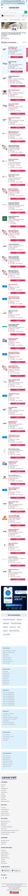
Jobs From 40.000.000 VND (9, 705)
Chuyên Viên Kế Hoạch (13, 244)
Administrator (4, 863)
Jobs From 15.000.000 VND (8, 699)
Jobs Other (5, 740)
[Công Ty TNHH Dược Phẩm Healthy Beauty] (4, 451)
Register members (5, 801)
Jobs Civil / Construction (8, 661)
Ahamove (10, 313)
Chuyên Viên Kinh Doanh (9, 619)
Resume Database (5, 809)
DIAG (9, 285)
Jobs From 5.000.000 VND (8, 694)
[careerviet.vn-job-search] (5, 870)
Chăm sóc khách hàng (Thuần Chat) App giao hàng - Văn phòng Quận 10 (13, 257)
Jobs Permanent (6, 734)
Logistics (5, 630)
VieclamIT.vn (4, 842)
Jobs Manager (6, 720)
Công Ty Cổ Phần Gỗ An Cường (14, 134)
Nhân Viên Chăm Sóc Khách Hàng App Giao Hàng (13, 231)
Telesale (3, 859)
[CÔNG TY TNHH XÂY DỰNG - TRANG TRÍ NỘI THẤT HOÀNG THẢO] (4, 559)
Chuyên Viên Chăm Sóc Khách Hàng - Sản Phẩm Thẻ (14, 203)
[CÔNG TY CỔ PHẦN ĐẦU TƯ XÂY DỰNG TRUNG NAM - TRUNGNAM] (4, 49)
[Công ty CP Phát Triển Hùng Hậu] (4, 477)
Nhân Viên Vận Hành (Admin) (13, 311)
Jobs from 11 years (7, 766)
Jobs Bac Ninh (6, 684)
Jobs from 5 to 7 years (7, 762)
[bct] (14, 892)
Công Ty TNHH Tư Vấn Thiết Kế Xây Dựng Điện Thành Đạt (15, 64)
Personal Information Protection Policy (9, 830)
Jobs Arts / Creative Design (9, 652)
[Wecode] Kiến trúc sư (13, 475)
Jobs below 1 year (6, 759)
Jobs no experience (7, 757)
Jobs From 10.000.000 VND (8, 698)
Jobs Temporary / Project (8, 736)
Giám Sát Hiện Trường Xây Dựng (13, 502)
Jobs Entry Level (6, 715)
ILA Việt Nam (11, 341)
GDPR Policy (3, 824)
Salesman (5, 627)
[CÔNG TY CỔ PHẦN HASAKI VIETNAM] (4, 218)
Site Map (3, 797)
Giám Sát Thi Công (12, 557)
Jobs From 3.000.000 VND (8, 692)
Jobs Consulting (6, 662)
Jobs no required (6, 755)
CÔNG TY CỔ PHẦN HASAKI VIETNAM (16, 219)
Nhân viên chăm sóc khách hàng (13, 544)
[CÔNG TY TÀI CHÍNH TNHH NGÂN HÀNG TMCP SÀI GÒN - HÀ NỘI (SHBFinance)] (4, 204)
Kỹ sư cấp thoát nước (16, 623)
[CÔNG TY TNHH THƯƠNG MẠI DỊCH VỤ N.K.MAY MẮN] (4, 326)
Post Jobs (3, 807)
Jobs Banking (6, 655)
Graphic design (4, 855)
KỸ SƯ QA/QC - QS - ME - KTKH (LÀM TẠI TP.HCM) (13, 48)
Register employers (5, 815)
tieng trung (12, 627)
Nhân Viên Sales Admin (14, 449)
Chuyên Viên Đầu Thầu (12, 62)
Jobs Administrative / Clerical (9, 650)
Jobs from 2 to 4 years (7, 761)
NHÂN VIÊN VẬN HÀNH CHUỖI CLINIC (13, 217)
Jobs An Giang (6, 675)
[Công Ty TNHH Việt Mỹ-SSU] (4, 147)
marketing (19, 619)
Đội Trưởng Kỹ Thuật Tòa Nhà (14, 90)
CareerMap (3, 790)
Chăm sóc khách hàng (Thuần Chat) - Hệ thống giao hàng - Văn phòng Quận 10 (14, 146)
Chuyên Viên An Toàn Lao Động (14, 118)
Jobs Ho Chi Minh (6, 673)
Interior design (4, 852)
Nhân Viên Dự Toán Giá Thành (13, 175)
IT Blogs (3, 794)
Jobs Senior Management (8, 722)
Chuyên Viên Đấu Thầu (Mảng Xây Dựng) (13, 530)
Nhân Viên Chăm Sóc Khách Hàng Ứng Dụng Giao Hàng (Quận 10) (13, 189)
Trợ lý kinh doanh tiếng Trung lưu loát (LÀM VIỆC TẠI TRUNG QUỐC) (14, 516)
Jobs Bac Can (6, 678)
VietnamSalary (4, 788)
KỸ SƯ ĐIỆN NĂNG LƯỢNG (12, 408)
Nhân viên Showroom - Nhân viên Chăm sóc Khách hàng (13, 132)
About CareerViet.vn (5, 821)
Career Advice (4, 792)
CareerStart (3, 799)
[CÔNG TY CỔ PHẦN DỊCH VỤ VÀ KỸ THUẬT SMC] (4, 246)
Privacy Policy (4, 823)
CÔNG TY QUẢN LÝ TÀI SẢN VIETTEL (15, 382)
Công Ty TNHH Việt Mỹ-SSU (14, 148)
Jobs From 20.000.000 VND (9, 701)
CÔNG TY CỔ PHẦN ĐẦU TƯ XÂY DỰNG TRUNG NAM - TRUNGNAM (15, 50)
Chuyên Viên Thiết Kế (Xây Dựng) (13, 104)
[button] (26, 1)
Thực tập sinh (6, 634)
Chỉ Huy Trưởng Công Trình (13, 160)
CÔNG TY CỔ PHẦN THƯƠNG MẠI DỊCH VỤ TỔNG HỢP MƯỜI (16, 93)
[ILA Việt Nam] (4, 340)
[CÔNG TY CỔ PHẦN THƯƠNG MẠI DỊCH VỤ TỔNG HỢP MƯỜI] (4, 92)
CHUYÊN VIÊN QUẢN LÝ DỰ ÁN (13, 77)
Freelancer (3, 850)
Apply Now (17, 71)
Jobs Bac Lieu (6, 682)
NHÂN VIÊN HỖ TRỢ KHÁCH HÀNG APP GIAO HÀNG (14, 366)
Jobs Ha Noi (5, 671)
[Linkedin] (3, 878)
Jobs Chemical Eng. (7, 659)
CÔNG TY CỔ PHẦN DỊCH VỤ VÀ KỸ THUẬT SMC (15, 245)
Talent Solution (4, 811)
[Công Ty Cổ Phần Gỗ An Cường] (4, 133)
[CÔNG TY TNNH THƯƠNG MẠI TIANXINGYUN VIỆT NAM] (4, 517)
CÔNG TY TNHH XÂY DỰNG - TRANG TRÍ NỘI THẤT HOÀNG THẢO (16, 558)
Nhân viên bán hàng (14, 630)
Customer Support (5, 834)
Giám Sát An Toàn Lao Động (13, 570)
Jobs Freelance (6, 738)
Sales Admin (6, 623)
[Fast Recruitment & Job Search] (14, 7)
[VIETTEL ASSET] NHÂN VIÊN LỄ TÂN (14, 380)
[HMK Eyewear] (4, 545)
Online (19, 627)
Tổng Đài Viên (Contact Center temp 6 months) (14, 297)
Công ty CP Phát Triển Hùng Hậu (15, 476)
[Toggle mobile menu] (2, 8)
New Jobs (3, 784)
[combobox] (12, 12)
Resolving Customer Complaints (8, 832)
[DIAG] (4, 286)
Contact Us (3, 844)
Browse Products (5, 813)
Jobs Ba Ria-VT (6, 676)
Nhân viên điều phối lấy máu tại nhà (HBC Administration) (13, 488)
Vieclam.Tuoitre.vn (5, 840)
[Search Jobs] (25, 12)
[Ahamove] (4, 312)
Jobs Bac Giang (6, 680)
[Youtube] (6, 878)
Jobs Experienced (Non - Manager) (10, 717)
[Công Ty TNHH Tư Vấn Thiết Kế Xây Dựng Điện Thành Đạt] (4, 63)
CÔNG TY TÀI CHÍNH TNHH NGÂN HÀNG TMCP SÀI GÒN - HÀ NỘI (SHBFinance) (16, 205)
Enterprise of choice (9, 15)
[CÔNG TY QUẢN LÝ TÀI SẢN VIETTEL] (4, 382)
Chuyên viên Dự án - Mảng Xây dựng (13, 422)
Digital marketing (5, 854)
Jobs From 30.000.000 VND (9, 703)
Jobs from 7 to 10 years (8, 764)
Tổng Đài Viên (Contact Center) (13, 394)
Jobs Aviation (6, 654)
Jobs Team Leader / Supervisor (9, 719)
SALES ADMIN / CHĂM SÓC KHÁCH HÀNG (13, 325)
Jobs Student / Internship (8, 713)
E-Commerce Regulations (6, 826)
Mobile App (3, 795)
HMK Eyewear (11, 546)
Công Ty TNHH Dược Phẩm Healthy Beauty (15, 450)
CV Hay (2, 786)
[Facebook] (1, 878)
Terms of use (4, 828)
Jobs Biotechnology (7, 657)
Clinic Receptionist (13, 284)
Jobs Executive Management (9, 724)
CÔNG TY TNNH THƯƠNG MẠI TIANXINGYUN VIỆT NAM (14, 518)
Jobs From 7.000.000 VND (8, 696)
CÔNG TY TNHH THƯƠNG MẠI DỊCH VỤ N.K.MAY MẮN (16, 327)
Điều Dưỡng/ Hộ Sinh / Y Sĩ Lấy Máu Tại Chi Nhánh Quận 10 (14, 353)
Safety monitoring (5, 857)
